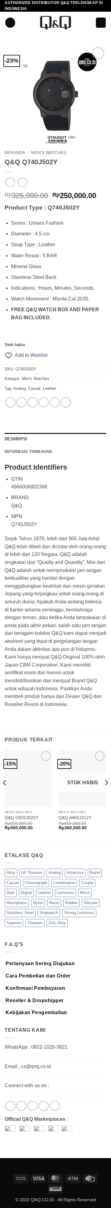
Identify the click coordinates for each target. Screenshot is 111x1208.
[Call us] (44, 1106)
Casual (34, 388)
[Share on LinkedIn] (66, 402)
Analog (19, 388)
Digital (26, 892)
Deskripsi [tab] (16, 439)
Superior (13, 922)
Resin (54, 902)
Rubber (71, 902)
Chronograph (36, 882)
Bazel (95, 872)
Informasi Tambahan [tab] (28, 451)
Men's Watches (48, 152)
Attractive (75, 872)
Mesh (85, 892)
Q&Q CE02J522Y (22, 817)
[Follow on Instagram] (21, 1106)
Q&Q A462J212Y (75, 817)
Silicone (91, 902)
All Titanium (32, 872)
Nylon (38, 902)
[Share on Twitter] (32, 402)
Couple (87, 882)
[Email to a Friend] (44, 402)
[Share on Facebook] (21, 402)
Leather (49, 388)
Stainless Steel (20, 912)
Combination (64, 882)
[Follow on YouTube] (55, 1106)
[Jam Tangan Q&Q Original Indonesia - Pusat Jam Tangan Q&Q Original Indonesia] (55, 22)
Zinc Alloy (57, 922)
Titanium (35, 922)
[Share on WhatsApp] (10, 402)
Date (10, 892)
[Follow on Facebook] (10, 1106)
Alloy (10, 872)
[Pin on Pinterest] (55, 402)
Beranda (15, 152)
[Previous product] (22, 182)
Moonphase (16, 902)
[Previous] (5, 795)
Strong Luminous (79, 912)
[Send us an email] (32, 1106)
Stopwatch (48, 912)
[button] (10, 23)
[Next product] (10, 182)
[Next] (106, 795)
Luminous (65, 892)
